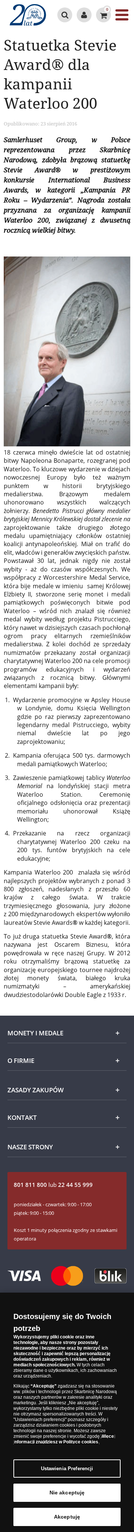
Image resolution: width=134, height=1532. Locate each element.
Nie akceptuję (67, 1493)
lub (53, 1184)
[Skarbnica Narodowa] (28, 15)
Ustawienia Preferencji (67, 1468)
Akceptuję (67, 1517)
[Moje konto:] (84, 14)
